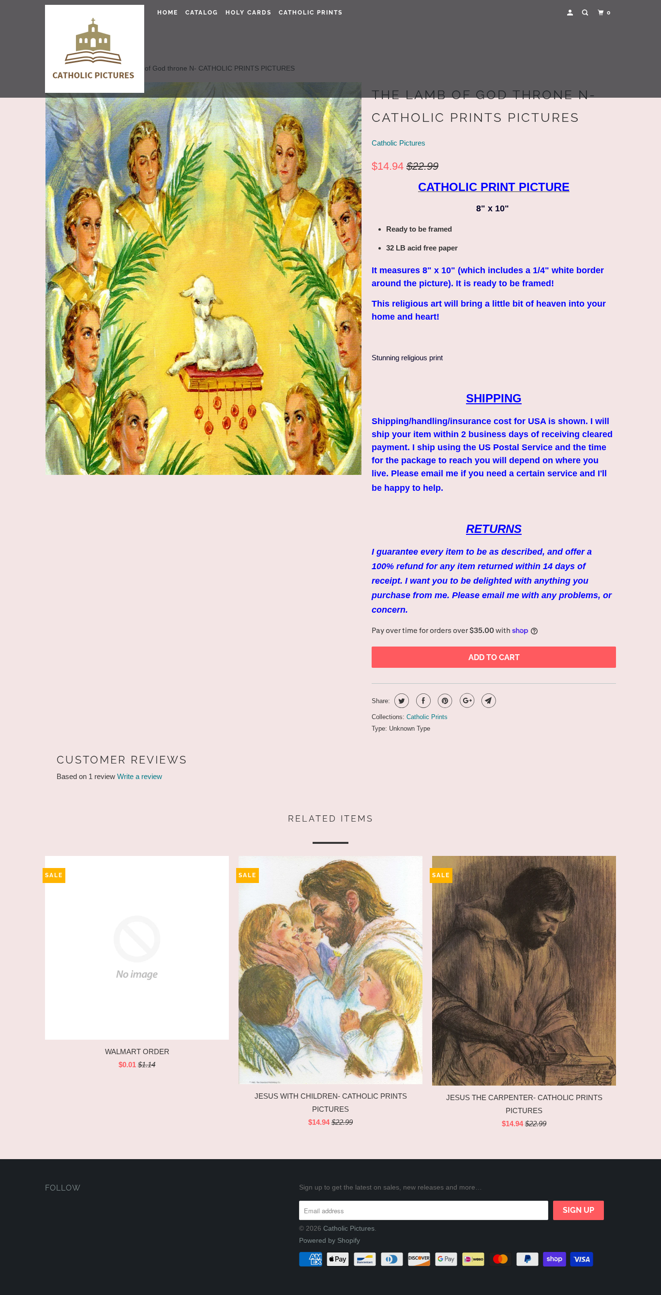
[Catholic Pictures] (94, 48)
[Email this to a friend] (487, 700)
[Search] (586, 13)
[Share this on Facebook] (422, 700)
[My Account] (571, 13)
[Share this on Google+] (465, 700)
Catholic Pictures (398, 143)
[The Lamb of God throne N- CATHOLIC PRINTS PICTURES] (203, 278)
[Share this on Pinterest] (444, 700)
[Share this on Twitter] (400, 700)
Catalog (201, 12)
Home (167, 12)
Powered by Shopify (329, 1240)
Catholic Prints (311, 12)
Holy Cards (248, 12)
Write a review (139, 776)
